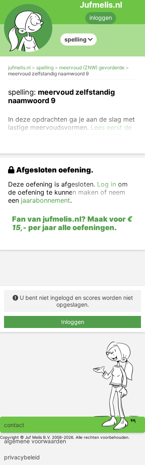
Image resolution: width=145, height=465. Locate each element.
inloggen (100, 17)
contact (14, 424)
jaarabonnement (45, 200)
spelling (45, 67)
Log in (106, 184)
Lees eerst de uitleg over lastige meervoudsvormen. (70, 131)
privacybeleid (22, 457)
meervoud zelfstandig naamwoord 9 (48, 74)
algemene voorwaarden (35, 441)
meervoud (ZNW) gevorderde (91, 67)
